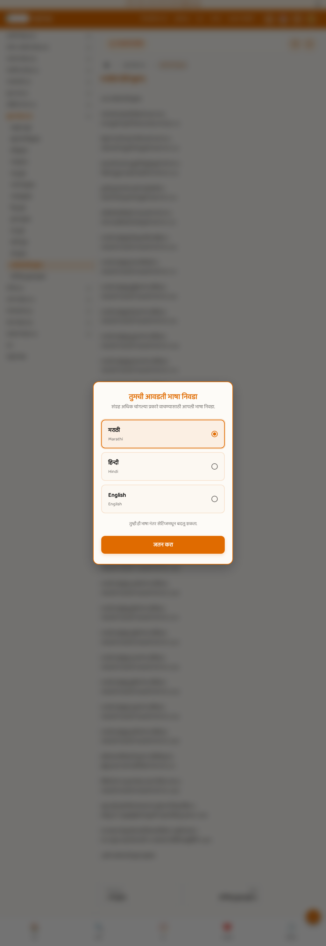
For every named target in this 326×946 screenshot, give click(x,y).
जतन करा (163, 544)
